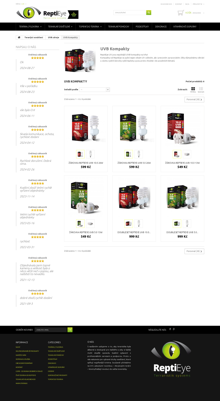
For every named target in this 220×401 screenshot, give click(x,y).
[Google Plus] (174, 329)
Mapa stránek (21, 383)
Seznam (201, 92)
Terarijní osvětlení (59, 26)
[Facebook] (170, 329)
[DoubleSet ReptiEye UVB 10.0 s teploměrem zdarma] (134, 197)
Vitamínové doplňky (184, 26)
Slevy (18, 347)
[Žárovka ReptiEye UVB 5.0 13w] (85, 197)
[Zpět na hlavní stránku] (19, 37)
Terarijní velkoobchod (25, 379)
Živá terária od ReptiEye (26, 375)
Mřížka (193, 92)
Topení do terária (89, 26)
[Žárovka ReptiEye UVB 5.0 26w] (134, 127)
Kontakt (178, 4)
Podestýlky (142, 26)
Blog (187, 4)
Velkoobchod (166, 4)
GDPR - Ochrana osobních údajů (29, 371)
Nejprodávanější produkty (27, 351)
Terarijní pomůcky (118, 26)
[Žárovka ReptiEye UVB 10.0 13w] (182, 127)
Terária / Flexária (29, 26)
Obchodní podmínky (24, 363)
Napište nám (21, 355)
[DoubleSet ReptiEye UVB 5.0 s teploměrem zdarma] (182, 197)
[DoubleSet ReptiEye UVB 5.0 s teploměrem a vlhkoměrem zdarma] (177, 223)
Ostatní (51, 371)
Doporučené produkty (57, 375)
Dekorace (161, 26)
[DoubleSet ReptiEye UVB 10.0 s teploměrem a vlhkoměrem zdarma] (128, 223)
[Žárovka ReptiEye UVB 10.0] (80, 154)
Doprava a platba (23, 359)
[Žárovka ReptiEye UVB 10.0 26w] (85, 127)
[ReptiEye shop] (47, 13)
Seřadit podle (71, 89)
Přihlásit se (197, 4)
